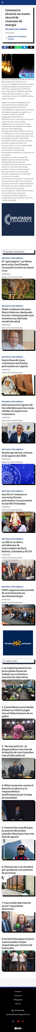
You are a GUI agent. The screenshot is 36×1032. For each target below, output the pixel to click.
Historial (18, 996)
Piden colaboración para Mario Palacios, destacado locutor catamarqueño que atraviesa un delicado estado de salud (18, 315)
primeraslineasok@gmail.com (18, 1014)
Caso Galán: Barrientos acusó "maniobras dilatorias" (16, 905)
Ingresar (19, 1000)
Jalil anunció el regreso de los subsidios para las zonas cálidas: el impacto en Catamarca (18, 409)
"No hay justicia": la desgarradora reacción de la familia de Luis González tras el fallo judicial (18, 751)
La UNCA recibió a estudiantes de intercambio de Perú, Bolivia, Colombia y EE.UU (17, 547)
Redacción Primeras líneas (17, 38)
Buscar (18, 1004)
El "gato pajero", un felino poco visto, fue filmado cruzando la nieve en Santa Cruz (18, 266)
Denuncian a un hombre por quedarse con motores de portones (17, 869)
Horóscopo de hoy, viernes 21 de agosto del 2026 (17, 454)
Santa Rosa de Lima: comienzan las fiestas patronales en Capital (15, 363)
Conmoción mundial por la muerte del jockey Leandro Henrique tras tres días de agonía (18, 832)
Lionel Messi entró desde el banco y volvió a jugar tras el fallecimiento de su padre (18, 712)
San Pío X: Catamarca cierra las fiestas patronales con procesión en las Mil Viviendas (17, 499)
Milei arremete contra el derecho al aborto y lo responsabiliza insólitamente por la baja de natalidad (18, 791)
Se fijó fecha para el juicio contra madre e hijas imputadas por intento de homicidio (18, 943)
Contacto (18, 991)
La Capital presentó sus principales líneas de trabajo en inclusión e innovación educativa (16, 672)
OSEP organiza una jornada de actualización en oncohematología (18, 593)
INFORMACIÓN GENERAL (16, 29)
